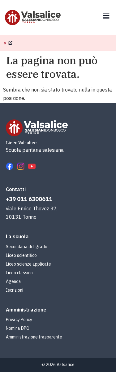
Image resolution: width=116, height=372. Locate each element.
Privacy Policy (19, 319)
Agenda (13, 281)
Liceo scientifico (21, 255)
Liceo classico (19, 273)
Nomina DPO (17, 328)
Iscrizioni (14, 290)
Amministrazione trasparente (34, 337)
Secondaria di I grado (26, 246)
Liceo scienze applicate (28, 264)
